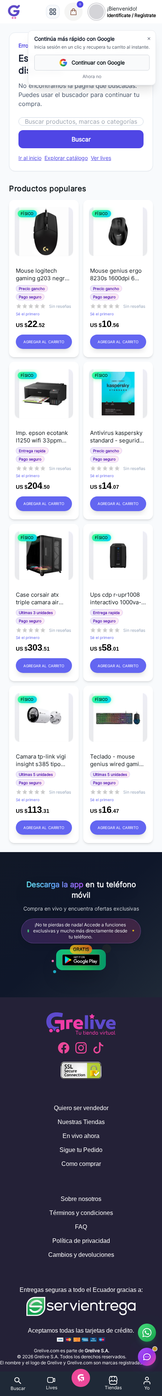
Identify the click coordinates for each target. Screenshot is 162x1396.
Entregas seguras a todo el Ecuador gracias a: (81, 1290)
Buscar (81, 139)
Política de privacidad (81, 1241)
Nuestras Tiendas (81, 1122)
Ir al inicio (29, 158)
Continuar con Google (98, 62)
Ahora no (92, 76)
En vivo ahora (81, 1136)
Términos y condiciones (81, 1213)
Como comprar (81, 1164)
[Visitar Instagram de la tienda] (81, 1048)
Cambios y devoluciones (81, 1255)
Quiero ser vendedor (81, 1108)
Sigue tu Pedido (81, 1150)
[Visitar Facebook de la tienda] (63, 1048)
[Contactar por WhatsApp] (147, 1333)
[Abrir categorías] (53, 11)
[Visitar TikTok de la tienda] (98, 1048)
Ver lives (101, 158)
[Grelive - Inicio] (14, 12)
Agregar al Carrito (44, 341)
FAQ (81, 1227)
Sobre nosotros (81, 1199)
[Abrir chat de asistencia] (147, 1357)
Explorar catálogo (66, 158)
